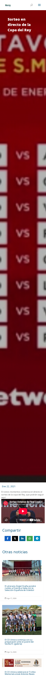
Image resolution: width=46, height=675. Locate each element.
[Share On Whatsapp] (30, 538)
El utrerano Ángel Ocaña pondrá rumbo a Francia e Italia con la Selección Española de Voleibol (22, 580)
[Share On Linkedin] (22, 538)
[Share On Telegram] (37, 538)
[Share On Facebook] (8, 538)
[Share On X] (15, 538)
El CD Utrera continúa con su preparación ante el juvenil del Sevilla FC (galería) (22, 629)
